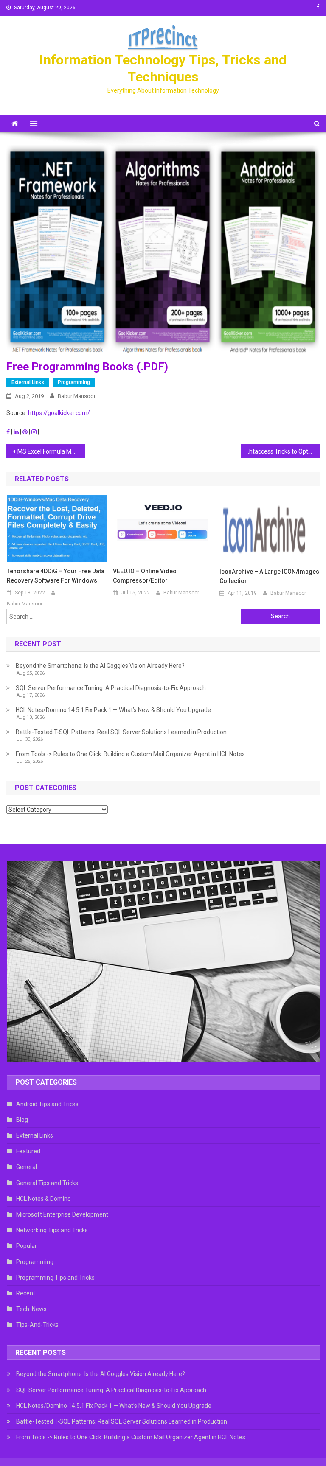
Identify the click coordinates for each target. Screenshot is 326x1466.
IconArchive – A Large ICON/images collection (269, 576)
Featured (28, 1151)
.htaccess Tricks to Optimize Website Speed (283, 451)
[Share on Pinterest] (25, 432)
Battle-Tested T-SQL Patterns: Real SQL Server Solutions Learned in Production (121, 732)
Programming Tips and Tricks (55, 1277)
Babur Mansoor (77, 396)
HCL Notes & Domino (43, 1198)
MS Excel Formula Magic (49, 451)
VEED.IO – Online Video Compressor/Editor (145, 576)
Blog (22, 1119)
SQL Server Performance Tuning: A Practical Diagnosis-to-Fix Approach (111, 687)
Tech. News (31, 1309)
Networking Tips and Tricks (52, 1230)
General (26, 1166)
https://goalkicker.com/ (59, 412)
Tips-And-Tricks (37, 1324)
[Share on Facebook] (8, 432)
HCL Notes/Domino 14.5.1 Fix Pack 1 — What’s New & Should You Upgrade (113, 709)
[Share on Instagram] (34, 432)
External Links (27, 382)
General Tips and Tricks (47, 1183)
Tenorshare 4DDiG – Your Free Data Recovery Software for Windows (55, 576)
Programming (74, 382)
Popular (26, 1245)
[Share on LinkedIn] (17, 432)
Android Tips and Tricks (47, 1104)
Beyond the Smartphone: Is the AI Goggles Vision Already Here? (100, 665)
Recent (25, 1293)
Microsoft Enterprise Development (62, 1214)
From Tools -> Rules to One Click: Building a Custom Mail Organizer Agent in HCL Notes (130, 754)
